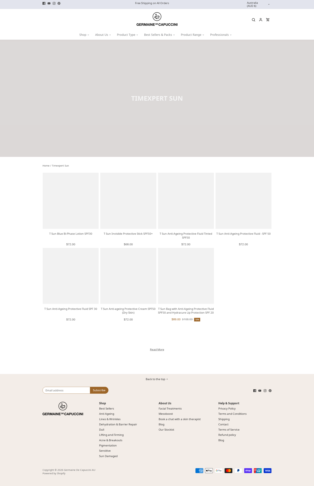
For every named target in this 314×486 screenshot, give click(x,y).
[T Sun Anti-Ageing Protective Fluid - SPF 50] (243, 201)
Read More (157, 349)
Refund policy (227, 435)
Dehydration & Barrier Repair (118, 424)
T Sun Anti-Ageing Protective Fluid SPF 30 (70, 309)
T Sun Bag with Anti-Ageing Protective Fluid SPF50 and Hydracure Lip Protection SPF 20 (186, 311)
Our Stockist (166, 429)
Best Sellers (106, 408)
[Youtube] (49, 3)
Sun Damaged (108, 456)
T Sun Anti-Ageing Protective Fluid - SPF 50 (243, 233)
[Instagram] (54, 3)
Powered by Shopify (54, 473)
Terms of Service (229, 429)
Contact (223, 424)
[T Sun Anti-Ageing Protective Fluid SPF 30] (71, 276)
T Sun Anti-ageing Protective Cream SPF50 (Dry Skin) (128, 311)
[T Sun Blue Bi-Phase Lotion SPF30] (71, 201)
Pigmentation (108, 445)
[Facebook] (44, 3)
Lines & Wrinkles (110, 419)
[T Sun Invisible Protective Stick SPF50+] (128, 201)
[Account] (260, 19)
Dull (101, 429)
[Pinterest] (59, 3)
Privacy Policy (227, 408)
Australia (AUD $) (252, 4)
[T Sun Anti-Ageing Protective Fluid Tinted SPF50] (186, 201)
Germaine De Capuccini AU (79, 469)
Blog (161, 424)
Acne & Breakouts (110, 440)
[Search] (253, 19)
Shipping (224, 419)
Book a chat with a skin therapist (180, 419)
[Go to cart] (268, 19)
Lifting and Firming (111, 435)
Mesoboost (166, 414)
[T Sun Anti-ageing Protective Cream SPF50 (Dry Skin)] (128, 276)
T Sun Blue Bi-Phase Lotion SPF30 (70, 233)
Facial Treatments (170, 408)
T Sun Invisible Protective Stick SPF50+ (128, 233)
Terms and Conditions (232, 414)
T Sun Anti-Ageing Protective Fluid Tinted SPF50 (186, 235)
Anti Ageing (106, 414)
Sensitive (105, 450)
